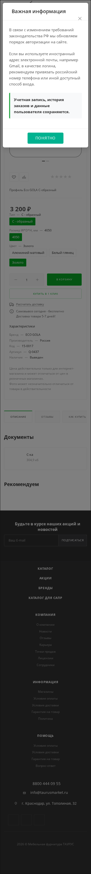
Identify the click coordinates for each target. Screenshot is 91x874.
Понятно (45, 137)
